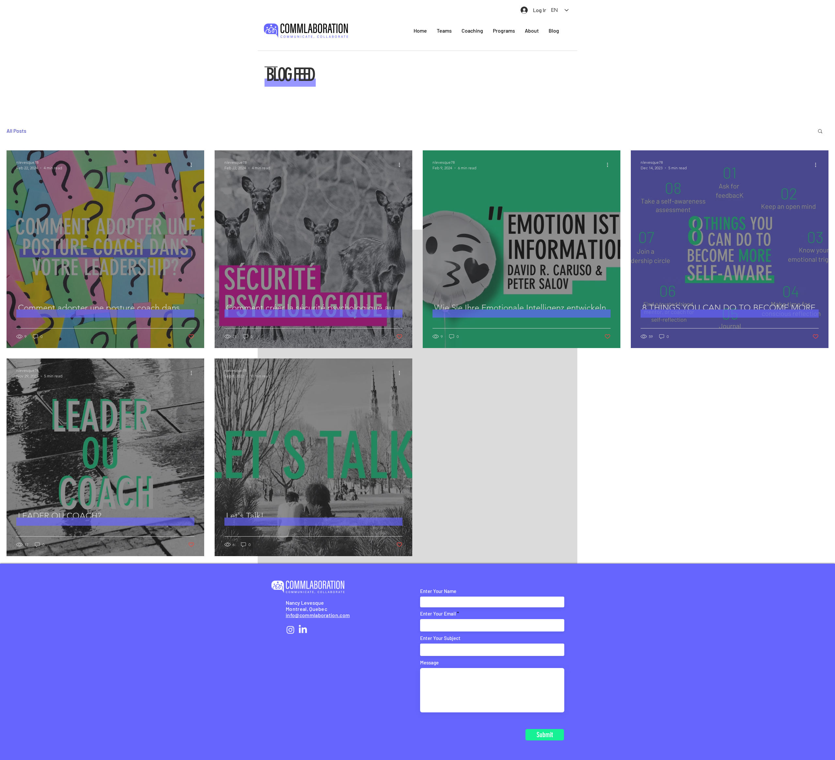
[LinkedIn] (303, 630)
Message (429, 662)
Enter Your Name (438, 591)
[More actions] (193, 165)
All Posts (16, 131)
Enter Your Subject (440, 638)
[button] (820, 131)
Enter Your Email (438, 613)
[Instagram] (290, 630)
